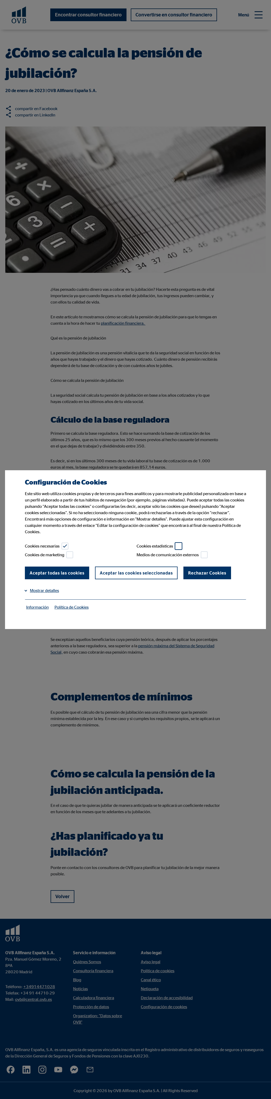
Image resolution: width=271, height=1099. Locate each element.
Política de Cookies (72, 607)
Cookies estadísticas (155, 546)
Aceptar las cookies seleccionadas (136, 573)
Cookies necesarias (42, 546)
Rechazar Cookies (207, 573)
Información (37, 607)
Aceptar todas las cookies (57, 573)
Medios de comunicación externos (168, 554)
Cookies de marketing (44, 554)
